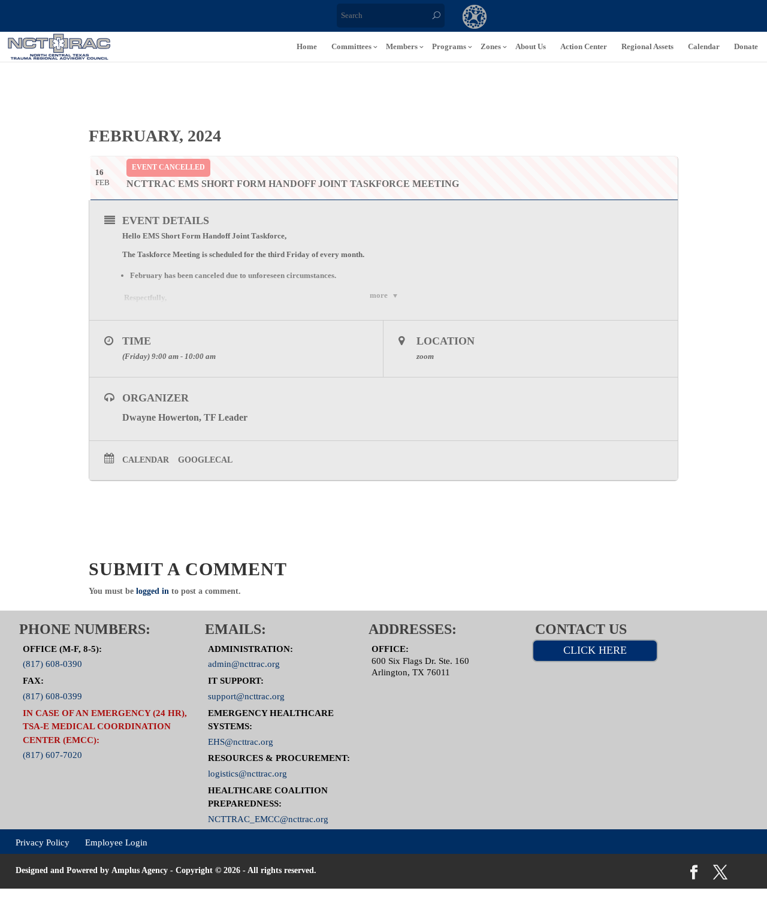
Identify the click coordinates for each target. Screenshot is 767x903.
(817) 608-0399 (52, 695)
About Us (530, 46)
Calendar (704, 46)
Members (402, 46)
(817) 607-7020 (52, 755)
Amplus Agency (139, 870)
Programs (449, 46)
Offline (572, 18)
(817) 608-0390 (52, 664)
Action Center (583, 46)
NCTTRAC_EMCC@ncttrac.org (268, 818)
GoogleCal (205, 459)
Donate (746, 46)
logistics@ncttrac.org (247, 773)
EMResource (523, 18)
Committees (351, 46)
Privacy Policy (43, 842)
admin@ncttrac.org (244, 664)
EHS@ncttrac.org (240, 741)
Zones (491, 46)
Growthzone (475, 18)
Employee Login (116, 842)
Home (307, 46)
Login (671, 18)
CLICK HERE (595, 650)
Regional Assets (647, 46)
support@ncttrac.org (246, 695)
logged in (152, 591)
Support (622, 18)
